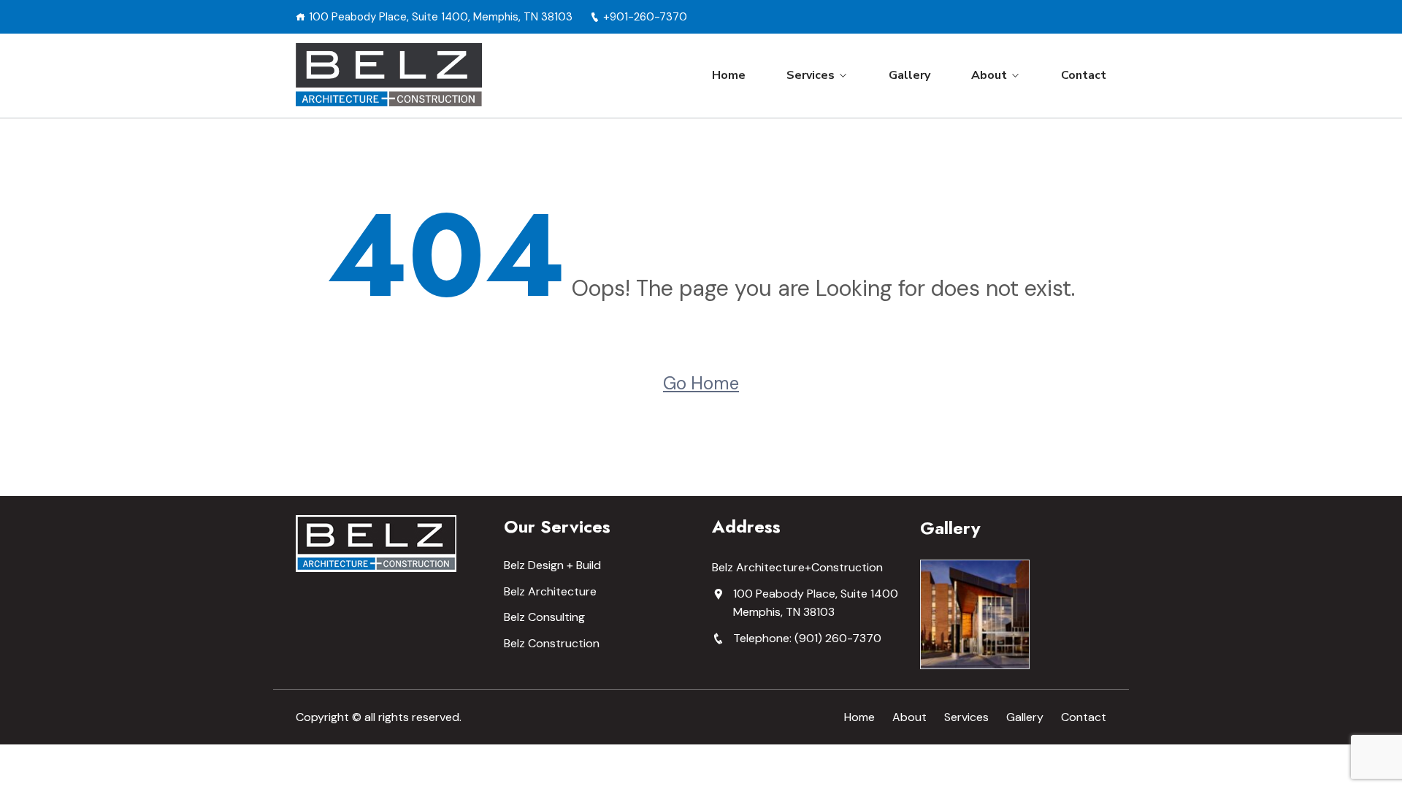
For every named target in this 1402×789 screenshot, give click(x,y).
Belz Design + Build (552, 565)
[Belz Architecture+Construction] (389, 75)
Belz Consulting (544, 617)
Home (729, 75)
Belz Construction (552, 643)
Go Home (701, 383)
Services (810, 75)
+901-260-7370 (645, 16)
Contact (1083, 75)
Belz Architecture (550, 591)
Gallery (909, 75)
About (989, 75)
